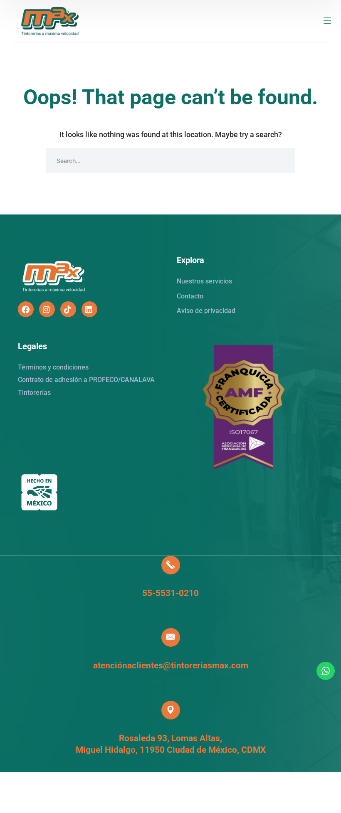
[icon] (26, 309)
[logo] (49, 20)
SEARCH (282, 160)
